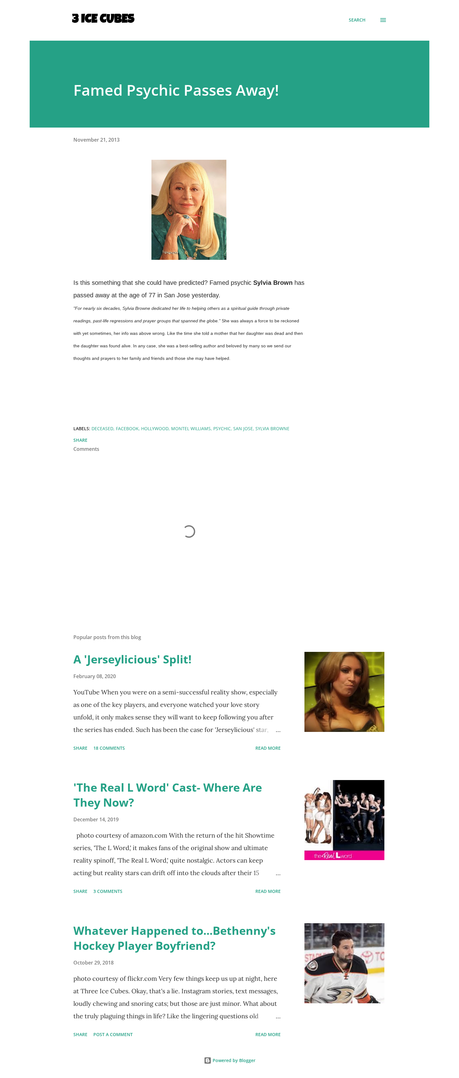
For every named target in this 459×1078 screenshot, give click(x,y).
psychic (222, 428)
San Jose (243, 428)
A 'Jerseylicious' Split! (132, 659)
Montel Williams (191, 428)
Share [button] (80, 440)
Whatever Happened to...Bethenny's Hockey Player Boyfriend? (174, 938)
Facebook (127, 428)
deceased (102, 428)
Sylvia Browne (272, 428)
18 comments (109, 748)
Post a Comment (113, 1034)
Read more (268, 748)
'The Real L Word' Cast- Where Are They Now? (167, 795)
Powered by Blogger (233, 1060)
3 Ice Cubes (103, 20)
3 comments (107, 891)
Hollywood (155, 428)
